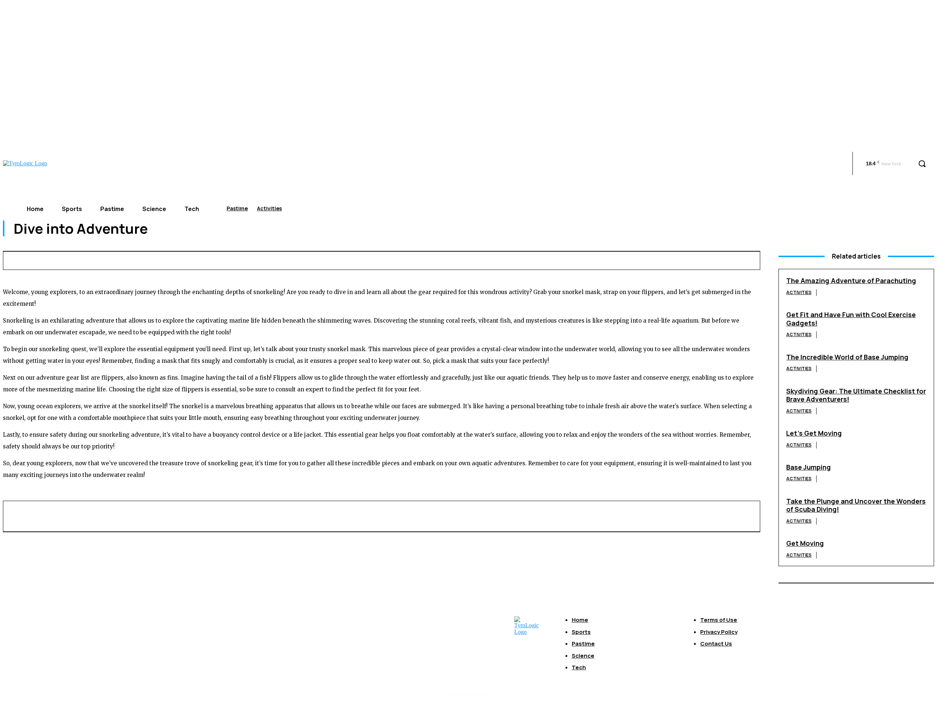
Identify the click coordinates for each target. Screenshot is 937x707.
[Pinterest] (576, 259)
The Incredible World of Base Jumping (847, 357)
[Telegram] (684, 259)
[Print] (657, 259)
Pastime (237, 208)
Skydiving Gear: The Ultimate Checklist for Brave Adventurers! (856, 395)
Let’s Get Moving (814, 433)
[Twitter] (549, 259)
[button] (922, 163)
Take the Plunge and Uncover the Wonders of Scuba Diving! (856, 505)
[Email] (630, 259)
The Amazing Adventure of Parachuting (851, 280)
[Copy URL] (711, 259)
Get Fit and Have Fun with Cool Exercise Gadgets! (851, 318)
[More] (738, 259)
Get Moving (805, 543)
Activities (269, 208)
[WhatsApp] (603, 259)
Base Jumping (808, 467)
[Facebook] (521, 259)
